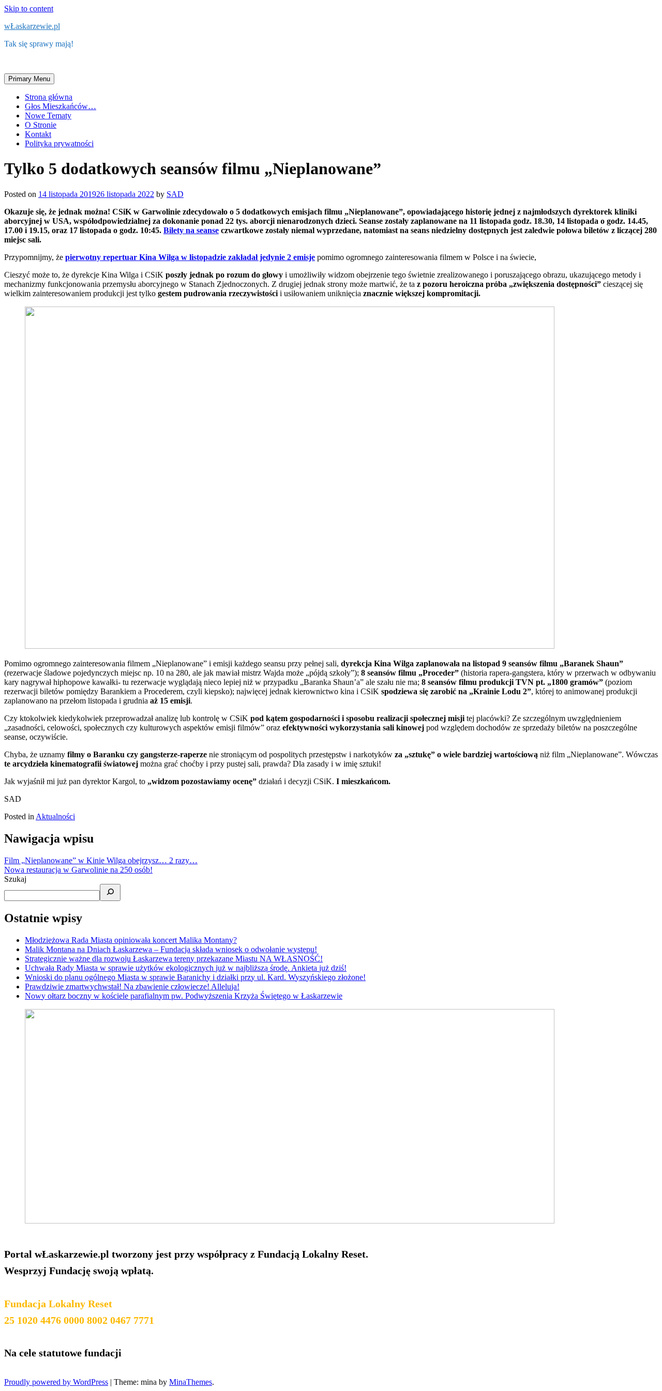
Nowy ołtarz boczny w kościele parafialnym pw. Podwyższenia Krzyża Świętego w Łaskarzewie (183, 995)
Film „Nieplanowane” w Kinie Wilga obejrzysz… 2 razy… (101, 860)
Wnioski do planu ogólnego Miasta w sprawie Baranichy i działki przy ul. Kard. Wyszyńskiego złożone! (195, 977)
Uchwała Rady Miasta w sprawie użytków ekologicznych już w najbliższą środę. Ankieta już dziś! (186, 968)
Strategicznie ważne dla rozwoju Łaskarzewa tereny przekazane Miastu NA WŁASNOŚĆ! (174, 958)
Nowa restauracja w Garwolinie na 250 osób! (78, 869)
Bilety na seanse (191, 230)
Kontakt (38, 134)
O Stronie (40, 124)
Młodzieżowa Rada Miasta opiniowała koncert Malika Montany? (131, 940)
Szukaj (15, 879)
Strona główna (48, 97)
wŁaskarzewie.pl (32, 26)
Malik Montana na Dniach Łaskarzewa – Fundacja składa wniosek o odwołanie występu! (171, 949)
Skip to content (28, 8)
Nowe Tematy (48, 115)
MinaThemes (190, 1382)
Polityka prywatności (59, 143)
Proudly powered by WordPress (56, 1382)
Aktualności (55, 816)
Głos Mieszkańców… (60, 106)
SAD (175, 194)
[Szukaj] (110, 892)
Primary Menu (29, 79)
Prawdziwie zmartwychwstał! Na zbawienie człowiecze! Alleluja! (132, 986)
